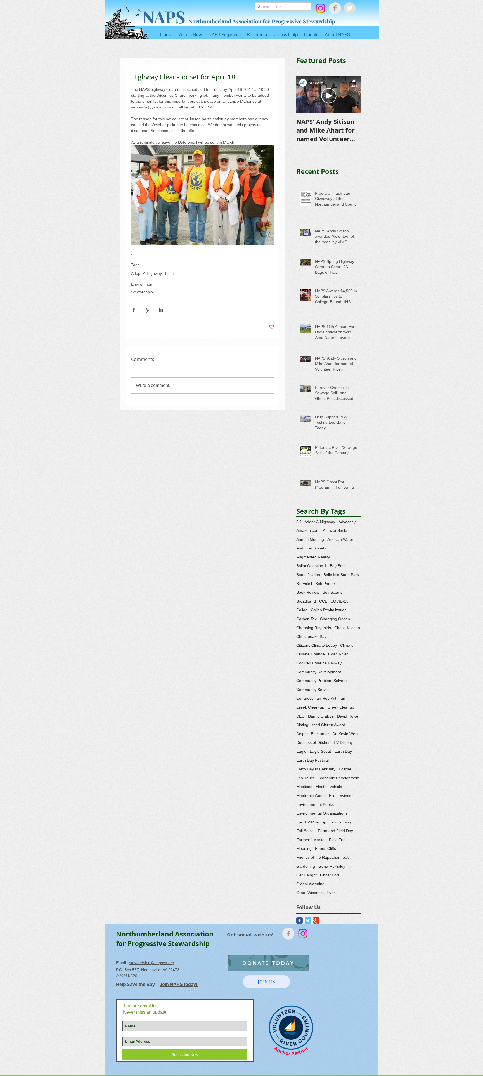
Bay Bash (338, 565)
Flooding (304, 848)
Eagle (301, 751)
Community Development (318, 672)
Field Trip (337, 839)
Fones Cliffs (325, 848)
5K (298, 522)
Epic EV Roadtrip (311, 822)
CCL (323, 601)
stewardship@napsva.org (151, 963)
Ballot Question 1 (311, 565)
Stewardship (142, 292)
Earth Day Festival (312, 760)
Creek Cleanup (341, 707)
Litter (169, 273)
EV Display (343, 742)
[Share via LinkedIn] (161, 310)
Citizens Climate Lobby (316, 645)
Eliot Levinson (341, 795)
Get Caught (306, 875)
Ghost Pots (330, 875)
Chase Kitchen (347, 628)
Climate (347, 645)
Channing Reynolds (313, 628)
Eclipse (345, 769)
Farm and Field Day (335, 831)
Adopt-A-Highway (146, 273)
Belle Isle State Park (341, 574)
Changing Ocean (335, 619)
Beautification (308, 574)
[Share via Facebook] (133, 310)
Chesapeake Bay (311, 636)
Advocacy (347, 522)
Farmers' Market (311, 839)
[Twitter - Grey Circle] (350, 8)
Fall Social (305, 831)
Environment (142, 284)
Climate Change (310, 654)
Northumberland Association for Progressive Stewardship (261, 21)
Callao (301, 610)
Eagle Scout (320, 751)
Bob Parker (325, 583)
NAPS (163, 16)
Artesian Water (340, 539)
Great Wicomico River (315, 892)
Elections (304, 786)
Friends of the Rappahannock (322, 857)
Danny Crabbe (321, 716)
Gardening (305, 866)
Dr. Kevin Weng (346, 734)
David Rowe (347, 716)
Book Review (307, 592)
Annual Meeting (310, 539)
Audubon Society (311, 548)
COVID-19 (339, 601)
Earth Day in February (315, 769)
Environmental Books (315, 804)
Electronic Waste (311, 795)
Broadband (306, 601)
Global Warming (310, 884)
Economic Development (338, 778)
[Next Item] (352, 94)
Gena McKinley (331, 866)
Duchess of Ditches (313, 742)
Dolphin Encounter (312, 734)
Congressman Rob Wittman (320, 698)
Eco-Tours (305, 778)
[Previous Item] (305, 94)
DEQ (300, 716)
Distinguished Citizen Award (320, 725)
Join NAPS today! (179, 984)
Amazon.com (307, 530)
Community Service (313, 689)
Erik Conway (341, 822)
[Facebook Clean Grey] (335, 8)
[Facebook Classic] (299, 920)
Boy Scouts (332, 592)
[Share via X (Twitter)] (147, 310)
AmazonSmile (335, 530)
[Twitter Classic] (308, 920)
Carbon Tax (306, 619)
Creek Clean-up (310, 707)
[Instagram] (320, 8)
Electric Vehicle (329, 786)
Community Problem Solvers (321, 680)
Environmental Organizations (321, 813)
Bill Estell (304, 583)
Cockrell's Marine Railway (319, 663)
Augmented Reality (313, 557)
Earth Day (343, 751)
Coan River (338, 654)
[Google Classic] (316, 920)
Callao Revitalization (329, 610)
